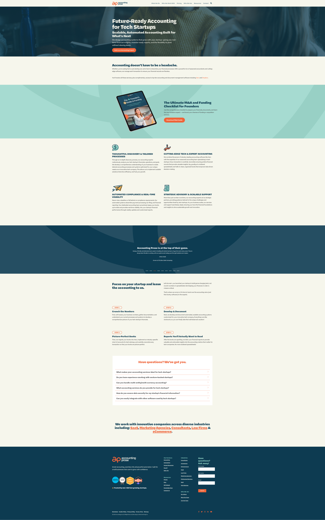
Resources (197, 3)
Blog (165, 482)
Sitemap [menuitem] (146, 512)
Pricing (179, 3)
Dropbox (205, 78)
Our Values (184, 494)
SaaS (134, 427)
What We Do (155, 3)
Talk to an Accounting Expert (124, 50)
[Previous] (4, 249)
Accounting (167, 460)
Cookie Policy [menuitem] (122, 512)
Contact (206, 3)
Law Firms (199, 427)
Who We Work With (168, 3)
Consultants (180, 427)
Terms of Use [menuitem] (139, 512)
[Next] (320, 249)
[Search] (211, 3)
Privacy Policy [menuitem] (131, 512)
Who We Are (188, 3)
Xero (197, 78)
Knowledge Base (168, 488)
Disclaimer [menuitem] (115, 512)
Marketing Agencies (154, 427)
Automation (167, 462)
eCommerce (184, 463)
